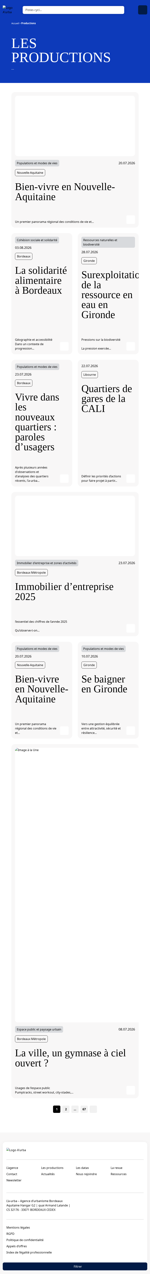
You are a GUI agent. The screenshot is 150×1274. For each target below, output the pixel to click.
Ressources (119, 1174)
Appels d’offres (16, 1246)
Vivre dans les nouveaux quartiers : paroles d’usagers (37, 422)
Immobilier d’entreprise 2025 (64, 591)
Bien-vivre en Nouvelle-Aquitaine (65, 192)
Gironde (89, 261)
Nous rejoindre (86, 1174)
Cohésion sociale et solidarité (37, 240)
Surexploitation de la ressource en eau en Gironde (108, 295)
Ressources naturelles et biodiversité (100, 242)
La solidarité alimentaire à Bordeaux (41, 280)
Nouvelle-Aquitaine (30, 173)
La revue (116, 1168)
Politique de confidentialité (25, 1240)
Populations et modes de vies (37, 163)
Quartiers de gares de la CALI (106, 398)
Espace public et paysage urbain (39, 1029)
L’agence (12, 1168)
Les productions (52, 1168)
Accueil (15, 23)
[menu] (142, 9)
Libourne (89, 375)
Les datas (82, 1168)
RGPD (10, 1234)
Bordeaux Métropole (31, 573)
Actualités (48, 1174)
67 (84, 1109)
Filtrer (78, 1266)
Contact (11, 1174)
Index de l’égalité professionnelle (29, 1252)
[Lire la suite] (75, 126)
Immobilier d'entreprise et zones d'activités (46, 563)
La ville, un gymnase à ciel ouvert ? (70, 1058)
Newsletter (14, 1180)
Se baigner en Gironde (104, 684)
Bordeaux (23, 256)
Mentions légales (18, 1227)
